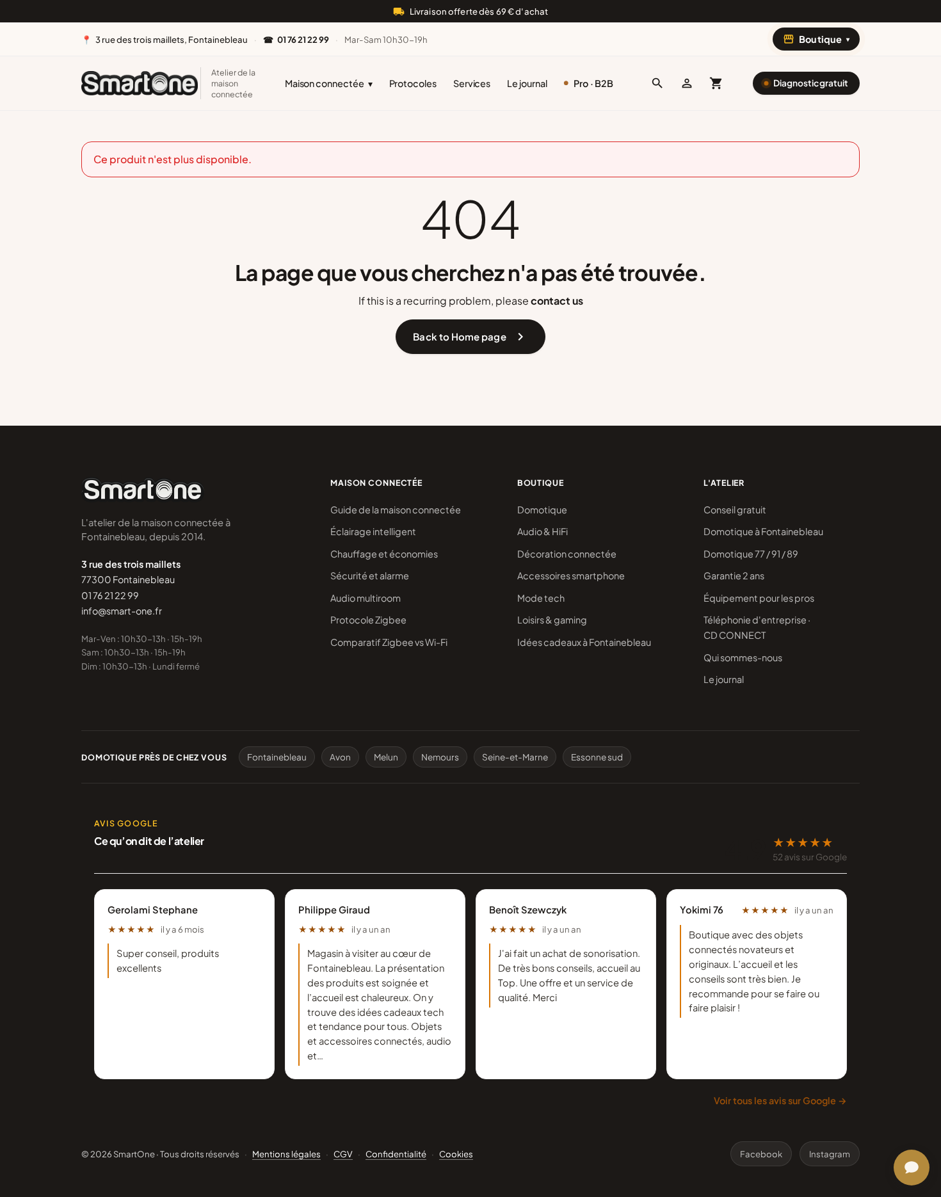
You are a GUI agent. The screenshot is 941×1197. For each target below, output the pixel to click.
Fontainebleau (277, 756)
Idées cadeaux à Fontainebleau (584, 642)
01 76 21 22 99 (110, 595)
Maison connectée (329, 83)
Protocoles (413, 83)
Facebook (761, 1153)
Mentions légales (286, 1153)
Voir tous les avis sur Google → (780, 1100)
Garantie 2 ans (734, 575)
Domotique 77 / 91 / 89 (751, 553)
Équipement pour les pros (759, 598)
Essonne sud (597, 756)
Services (471, 83)
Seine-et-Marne (515, 756)
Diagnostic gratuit (810, 82)
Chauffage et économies (384, 553)
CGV (343, 1153)
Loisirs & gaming (552, 619)
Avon (340, 756)
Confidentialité (396, 1153)
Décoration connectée (566, 553)
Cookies (456, 1153)
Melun (386, 756)
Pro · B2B (593, 83)
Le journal (527, 83)
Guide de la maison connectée (395, 509)
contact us (557, 300)
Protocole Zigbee (368, 619)
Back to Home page (470, 336)
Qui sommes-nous (743, 657)
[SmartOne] (139, 83)
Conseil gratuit (735, 509)
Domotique (542, 509)
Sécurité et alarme (369, 575)
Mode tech (541, 598)
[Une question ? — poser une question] (911, 1167)
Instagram (829, 1153)
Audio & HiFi (542, 531)
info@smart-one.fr (121, 610)
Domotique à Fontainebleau (763, 531)
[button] (657, 83)
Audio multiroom (365, 598)
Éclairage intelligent (373, 531)
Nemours (440, 756)
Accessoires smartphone (571, 575)
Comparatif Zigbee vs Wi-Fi (388, 642)
